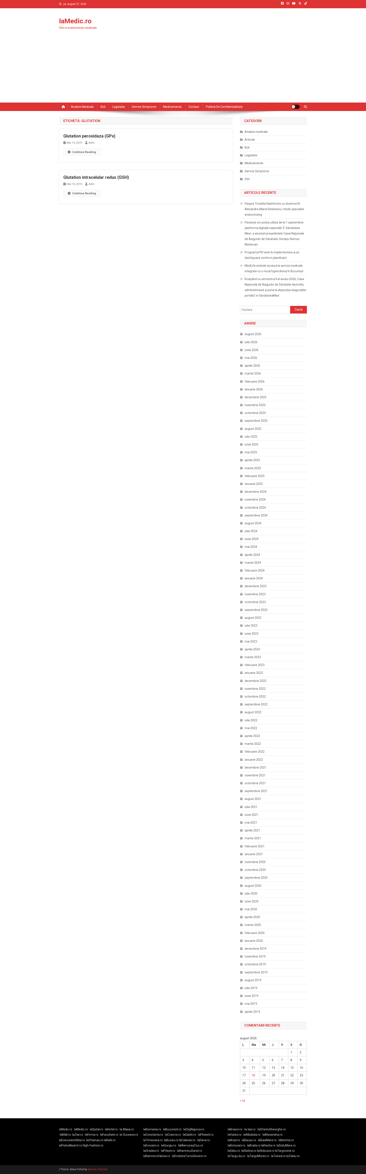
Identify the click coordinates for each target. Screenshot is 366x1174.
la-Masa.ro (127, 1129)
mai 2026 (251, 357)
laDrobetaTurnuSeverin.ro (189, 1156)
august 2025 (253, 428)
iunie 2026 (251, 350)
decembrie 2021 (255, 767)
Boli (103, 106)
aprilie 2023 (252, 649)
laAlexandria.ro (272, 1134)
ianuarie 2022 (254, 759)
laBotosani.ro (236, 1145)
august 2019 (253, 980)
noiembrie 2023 (255, 594)
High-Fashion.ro (93, 1145)
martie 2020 (253, 925)
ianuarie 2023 (254, 672)
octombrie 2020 (255, 869)
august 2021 (253, 799)
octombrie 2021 (255, 783)
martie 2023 (253, 657)
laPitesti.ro (168, 1150)
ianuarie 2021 (254, 854)
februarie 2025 (255, 476)
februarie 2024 (255, 570)
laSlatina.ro (248, 1150)
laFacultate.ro (109, 1134)
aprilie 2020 (252, 917)
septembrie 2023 (256, 610)
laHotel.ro (111, 1129)
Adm (91, 142)
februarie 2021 (255, 846)
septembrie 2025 (256, 420)
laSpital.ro (96, 1129)
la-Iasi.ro (250, 1129)
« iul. (243, 1100)
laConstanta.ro (153, 1134)
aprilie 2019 (252, 1011)
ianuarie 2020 (254, 940)
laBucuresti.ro (172, 1129)
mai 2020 (251, 909)
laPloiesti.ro (206, 1134)
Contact (194, 106)
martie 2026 (253, 373)
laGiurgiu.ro (169, 1145)
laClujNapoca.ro (193, 1129)
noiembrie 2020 (255, 862)
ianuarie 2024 (254, 578)
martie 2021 (253, 838)
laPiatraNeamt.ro (70, 1145)
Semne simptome (144, 106)
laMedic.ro (75, 21)
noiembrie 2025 (255, 405)
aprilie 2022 (252, 736)
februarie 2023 (255, 665)
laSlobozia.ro (265, 1150)
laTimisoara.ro (153, 1140)
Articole (250, 139)
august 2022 (253, 712)
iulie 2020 (251, 893)
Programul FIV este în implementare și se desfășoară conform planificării (272, 255)
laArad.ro (234, 1140)
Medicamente (172, 106)
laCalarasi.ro (187, 1140)
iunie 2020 (251, 901)
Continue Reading (84, 152)
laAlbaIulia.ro (252, 1134)
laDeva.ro (203, 1140)
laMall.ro (65, 1134)
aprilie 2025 (252, 460)
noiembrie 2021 (255, 775)
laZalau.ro (293, 1156)
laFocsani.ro (151, 1145)
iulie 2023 (251, 625)
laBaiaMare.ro (267, 1140)
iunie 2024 (251, 539)
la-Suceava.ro (129, 1134)
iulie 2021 (251, 807)
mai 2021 (251, 822)
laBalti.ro (110, 1140)
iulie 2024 (251, 531)
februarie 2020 (255, 933)
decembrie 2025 (255, 397)
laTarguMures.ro (258, 1156)
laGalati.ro (189, 1134)
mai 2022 (251, 728)
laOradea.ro (151, 1150)
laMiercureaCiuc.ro (190, 1145)
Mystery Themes (97, 1169)
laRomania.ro (152, 1129)
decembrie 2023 (255, 586)
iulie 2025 (251, 436)
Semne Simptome (257, 171)
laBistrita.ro (286, 1140)
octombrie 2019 (255, 964)
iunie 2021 (251, 814)
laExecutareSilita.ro (72, 1140)
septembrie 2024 (256, 515)
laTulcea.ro (278, 1156)
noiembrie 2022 (255, 688)
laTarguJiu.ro (237, 1156)
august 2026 (253, 334)
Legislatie (118, 106)
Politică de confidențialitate (224, 106)
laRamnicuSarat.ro (189, 1150)
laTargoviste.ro (285, 1150)
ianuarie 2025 (254, 484)
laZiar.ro (77, 1134)
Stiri (247, 179)
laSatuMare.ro (286, 1145)
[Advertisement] (183, 70)
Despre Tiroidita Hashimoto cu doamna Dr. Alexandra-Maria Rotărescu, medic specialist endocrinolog (274, 209)
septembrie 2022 (256, 704)
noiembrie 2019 (255, 956)
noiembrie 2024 (255, 499)
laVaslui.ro (235, 1134)
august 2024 (253, 523)
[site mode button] (295, 107)
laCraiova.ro (173, 1134)
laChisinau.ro (94, 1140)
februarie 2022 (255, 751)
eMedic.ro (65, 1129)
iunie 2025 (251, 444)
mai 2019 (251, 1003)
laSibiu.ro (234, 1150)
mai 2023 (251, 641)
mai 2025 (251, 452)
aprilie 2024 (252, 554)
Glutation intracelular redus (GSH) (96, 177)
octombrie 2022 (255, 696)
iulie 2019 (251, 988)
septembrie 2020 (256, 877)
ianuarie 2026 (254, 389)
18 (253, 1075)
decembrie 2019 (255, 948)
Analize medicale (82, 106)
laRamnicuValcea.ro (156, 1156)
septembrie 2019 (256, 972)
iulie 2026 (251, 342)
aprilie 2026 (252, 365)
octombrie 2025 (255, 413)
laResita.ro (268, 1145)
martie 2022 (253, 743)
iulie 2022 (251, 720)
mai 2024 (251, 546)
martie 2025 (253, 468)
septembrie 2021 (256, 791)
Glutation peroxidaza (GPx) (89, 136)
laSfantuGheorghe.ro (272, 1129)
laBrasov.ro (235, 1129)
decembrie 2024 (255, 491)
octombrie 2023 (255, 602)
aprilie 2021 (252, 830)
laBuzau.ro (171, 1140)
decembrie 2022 (255, 681)
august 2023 (253, 617)
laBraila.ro (254, 1145)
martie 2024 (253, 562)
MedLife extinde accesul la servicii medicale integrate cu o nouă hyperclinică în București (274, 268)
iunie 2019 (251, 996)
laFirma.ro (91, 1134)
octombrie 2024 (255, 507)
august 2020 (253, 885)
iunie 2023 (251, 633)
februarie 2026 (255, 381)
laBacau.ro (249, 1140)
